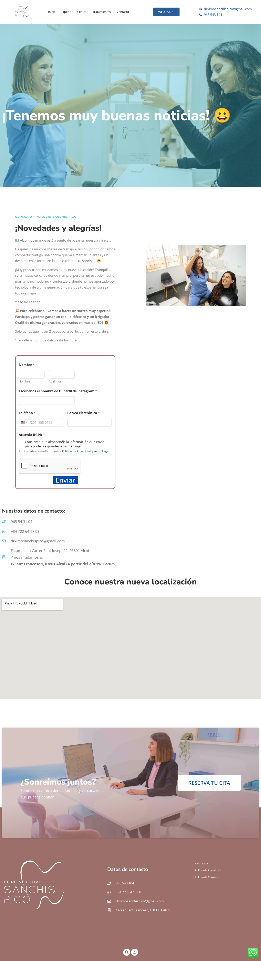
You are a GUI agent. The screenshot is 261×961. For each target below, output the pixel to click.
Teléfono (27, 413)
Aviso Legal (101, 451)
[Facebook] (126, 952)
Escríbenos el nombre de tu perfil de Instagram (58, 391)
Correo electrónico (83, 413)
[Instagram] (134, 952)
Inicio (51, 12)
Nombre (24, 381)
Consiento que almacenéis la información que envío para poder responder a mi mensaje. (64, 444)
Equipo (66, 12)
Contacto (123, 12)
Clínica (81, 12)
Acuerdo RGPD (32, 435)
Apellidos (55, 381)
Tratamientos (102, 12)
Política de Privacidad (76, 451)
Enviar (65, 480)
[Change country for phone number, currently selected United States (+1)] (23, 422)
